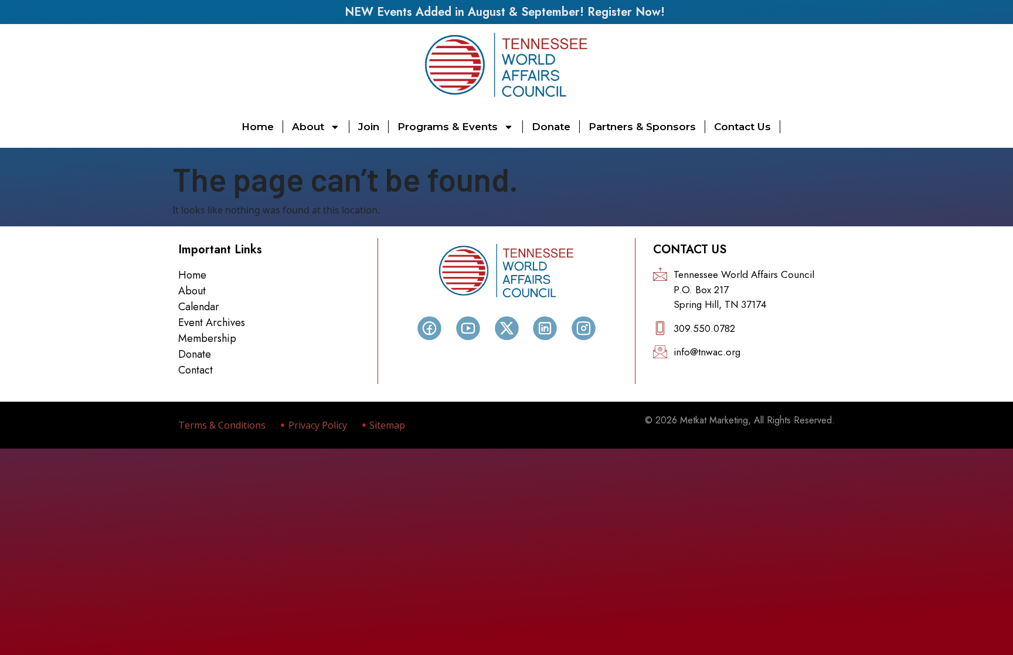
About (308, 127)
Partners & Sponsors (642, 127)
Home (258, 127)
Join (368, 127)
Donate (551, 127)
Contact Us (742, 127)
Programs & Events (447, 127)
